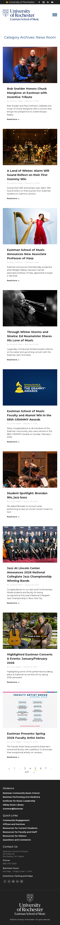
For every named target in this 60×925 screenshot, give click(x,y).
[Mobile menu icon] (54, 14)
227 (27, 772)
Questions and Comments (17, 840)
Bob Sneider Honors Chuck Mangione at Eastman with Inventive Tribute (27, 93)
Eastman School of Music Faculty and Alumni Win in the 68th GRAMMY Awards (29, 415)
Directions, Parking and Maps (18, 876)
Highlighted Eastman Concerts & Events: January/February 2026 (29, 659)
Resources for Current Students (20, 828)
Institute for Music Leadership (19, 801)
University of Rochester (22, 2)
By (15, 101)
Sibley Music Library (13, 805)
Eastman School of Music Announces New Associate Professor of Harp (26, 254)
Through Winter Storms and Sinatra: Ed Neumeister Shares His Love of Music (29, 336)
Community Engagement (16, 820)
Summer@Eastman (13, 808)
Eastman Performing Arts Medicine (21, 797)
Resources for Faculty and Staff (20, 832)
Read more (12, 119)
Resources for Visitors (14, 836)
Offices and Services (14, 824)
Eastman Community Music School (21, 793)
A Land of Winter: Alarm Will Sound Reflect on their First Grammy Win (28, 175)
